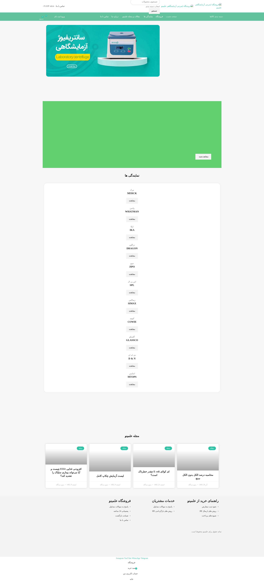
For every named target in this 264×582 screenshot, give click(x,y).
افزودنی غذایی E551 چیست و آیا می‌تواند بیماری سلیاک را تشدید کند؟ (66, 472)
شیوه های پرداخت (209, 516)
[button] (49, 51)
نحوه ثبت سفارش (209, 507)
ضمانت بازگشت (121, 516)
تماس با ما (124, 520)
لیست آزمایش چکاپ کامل (110, 475)
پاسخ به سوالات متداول (162, 507)
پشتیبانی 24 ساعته (121, 511)
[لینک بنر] (176, 422)
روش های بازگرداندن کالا (162, 511)
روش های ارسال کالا (208, 511)
